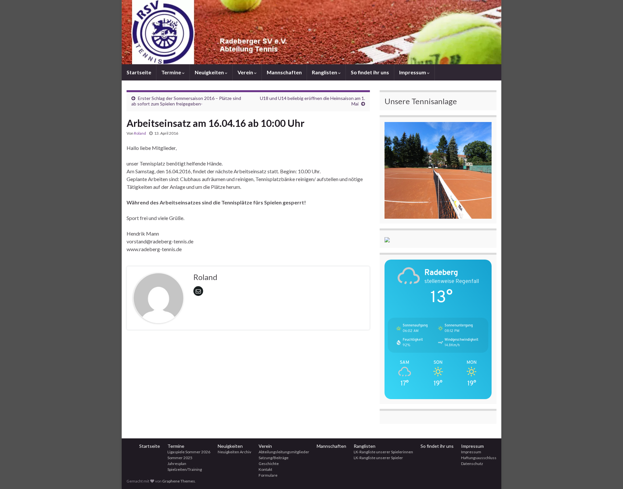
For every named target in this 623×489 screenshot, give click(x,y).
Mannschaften (284, 72)
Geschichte (269, 463)
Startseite (139, 72)
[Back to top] (608, 474)
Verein (246, 72)
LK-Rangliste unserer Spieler (378, 457)
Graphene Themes (178, 481)
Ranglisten (325, 72)
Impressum (413, 72)
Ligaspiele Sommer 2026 (188, 451)
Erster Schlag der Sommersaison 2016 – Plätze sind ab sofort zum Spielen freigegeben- (186, 100)
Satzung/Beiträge (273, 457)
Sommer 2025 (179, 457)
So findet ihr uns (370, 72)
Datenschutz (472, 463)
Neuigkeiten (210, 72)
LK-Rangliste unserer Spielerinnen (383, 451)
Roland (140, 133)
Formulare (268, 475)
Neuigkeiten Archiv (234, 451)
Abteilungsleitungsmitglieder (284, 451)
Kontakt (265, 469)
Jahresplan (176, 463)
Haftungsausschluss (478, 457)
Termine (171, 72)
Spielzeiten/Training (184, 469)
